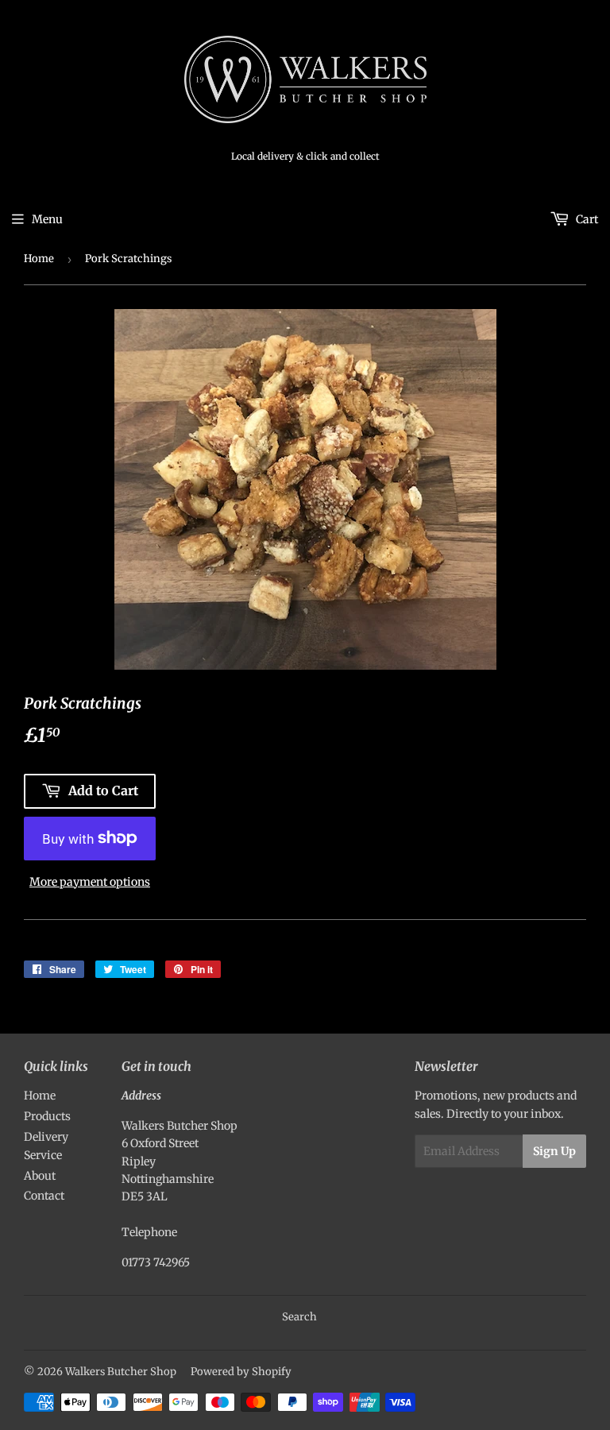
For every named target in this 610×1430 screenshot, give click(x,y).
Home (39, 258)
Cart (585, 219)
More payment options (89, 882)
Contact (44, 1195)
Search (299, 1317)
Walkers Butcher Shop (120, 1371)
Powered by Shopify (241, 1371)
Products (47, 1116)
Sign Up (554, 1151)
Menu (47, 219)
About (40, 1176)
